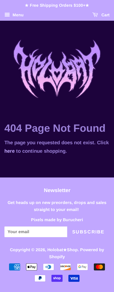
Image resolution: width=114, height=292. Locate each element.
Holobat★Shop (62, 249)
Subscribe (88, 231)
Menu (17, 15)
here (9, 151)
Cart (105, 15)
